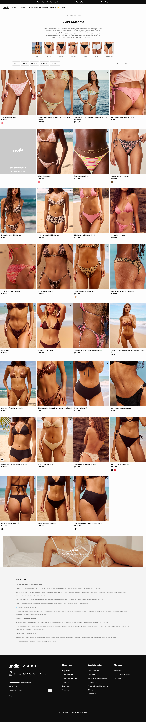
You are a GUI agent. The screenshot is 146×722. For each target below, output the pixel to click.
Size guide (65, 690)
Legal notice (92, 674)
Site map (91, 690)
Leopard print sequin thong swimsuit (123, 291)
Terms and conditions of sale (97, 678)
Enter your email (13, 686)
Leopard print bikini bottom (120, 176)
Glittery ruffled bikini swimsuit (84, 464)
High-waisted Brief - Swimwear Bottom (87, 523)
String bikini (5, 350)
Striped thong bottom (45, 176)
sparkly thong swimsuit (45, 464)
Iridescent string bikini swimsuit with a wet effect (54, 408)
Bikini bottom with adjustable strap (122, 117)
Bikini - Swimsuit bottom (119, 464)
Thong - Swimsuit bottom (46, 523)
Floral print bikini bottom (9, 117)
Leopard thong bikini (44, 291)
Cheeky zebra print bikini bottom (48, 235)
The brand (117, 671)
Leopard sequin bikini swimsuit (84, 291)
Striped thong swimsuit (81, 176)
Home (66, 15)
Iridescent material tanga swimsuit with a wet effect (128, 350)
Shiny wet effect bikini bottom (11, 408)
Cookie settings (93, 694)
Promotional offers (94, 671)
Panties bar (79, 2)
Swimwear (73, 15)
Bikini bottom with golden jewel (84, 235)
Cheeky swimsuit (80, 408)
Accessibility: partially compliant (98, 686)
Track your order (67, 674)
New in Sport (105, 2)
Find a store (66, 686)
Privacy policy (92, 682)
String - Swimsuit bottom (9, 523)
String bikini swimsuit (118, 235)
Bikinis (79, 15)
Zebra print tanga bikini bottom (11, 235)
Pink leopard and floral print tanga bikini (87, 350)
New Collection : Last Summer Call (48, 2)
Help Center (66, 671)
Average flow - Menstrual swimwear (13, 464)
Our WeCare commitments (122, 674)
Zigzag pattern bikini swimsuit (11, 291)
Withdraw (65, 682)
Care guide (117, 678)
